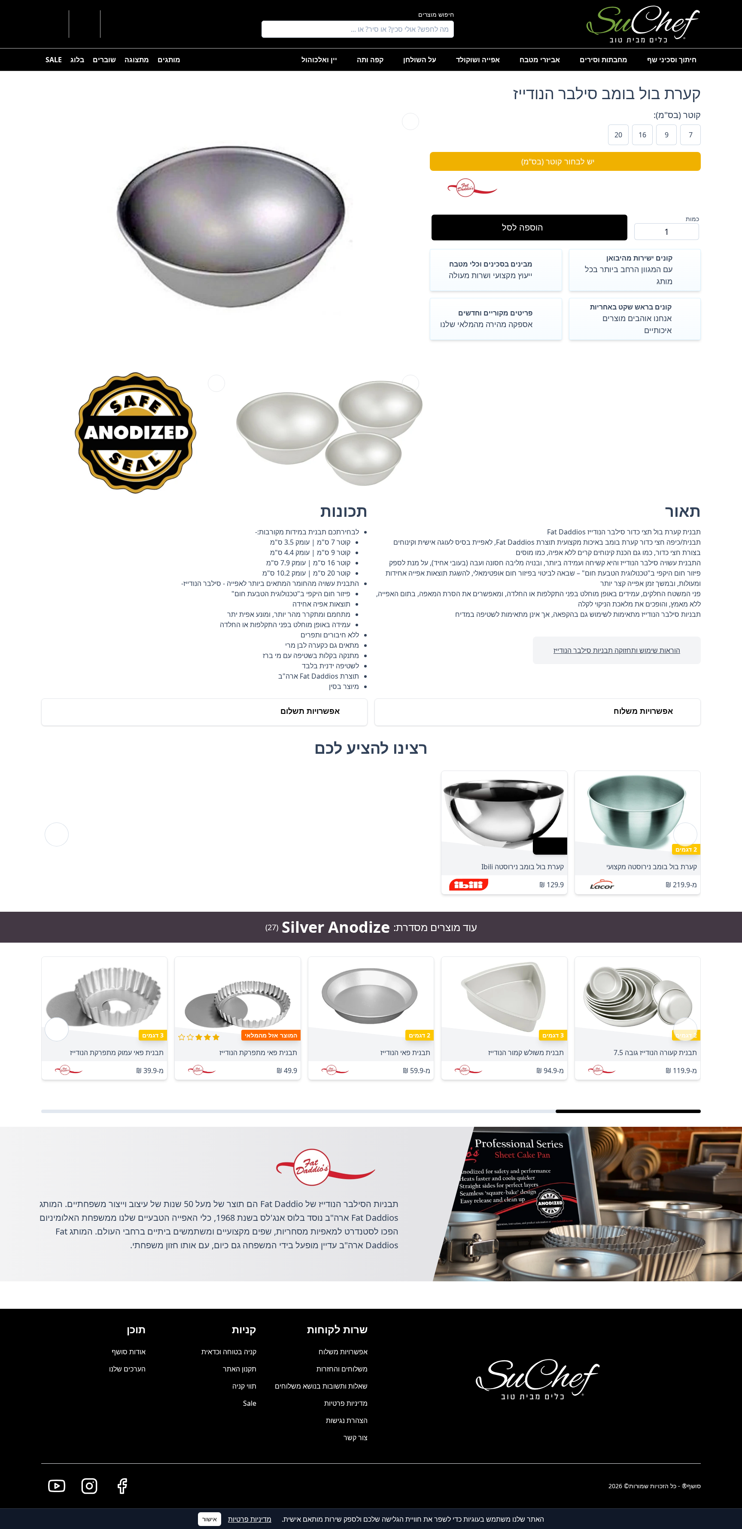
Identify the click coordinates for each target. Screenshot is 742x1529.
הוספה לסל (522, 227)
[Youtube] (53, 1486)
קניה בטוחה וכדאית (228, 1351)
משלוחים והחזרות (342, 1369)
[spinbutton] (666, 231)
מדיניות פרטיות (346, 1403)
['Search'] (270, 29)
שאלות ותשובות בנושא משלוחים (321, 1386)
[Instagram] (86, 1486)
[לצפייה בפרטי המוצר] (637, 813)
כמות (692, 219)
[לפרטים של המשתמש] (117, 24)
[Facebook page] (118, 1486)
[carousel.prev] (685, 834)
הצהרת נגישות (347, 1420)
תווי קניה (244, 1386)
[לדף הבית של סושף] (643, 24)
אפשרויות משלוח (343, 1351)
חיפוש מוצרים (436, 14)
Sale (249, 1403)
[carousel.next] (57, 834)
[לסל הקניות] (85, 24)
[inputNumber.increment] (644, 231)
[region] (371, 834)
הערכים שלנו (127, 1369)
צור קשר (356, 1437)
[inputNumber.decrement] (688, 231)
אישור (209, 1519)
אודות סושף (129, 1351)
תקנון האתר (239, 1369)
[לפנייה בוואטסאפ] (53, 24)
